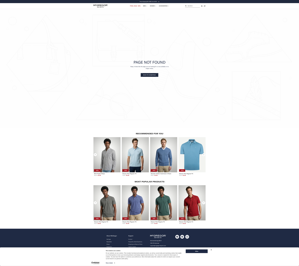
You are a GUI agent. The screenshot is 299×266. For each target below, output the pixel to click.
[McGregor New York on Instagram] (187, 237)
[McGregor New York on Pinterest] (182, 237)
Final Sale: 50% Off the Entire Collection (148, 1)
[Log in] (202, 6)
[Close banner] (211, 249)
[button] (192, 6)
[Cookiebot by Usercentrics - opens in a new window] (95, 263)
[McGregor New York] (100, 6)
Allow (196, 251)
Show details (109, 263)
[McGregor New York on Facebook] (177, 237)
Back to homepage (149, 75)
